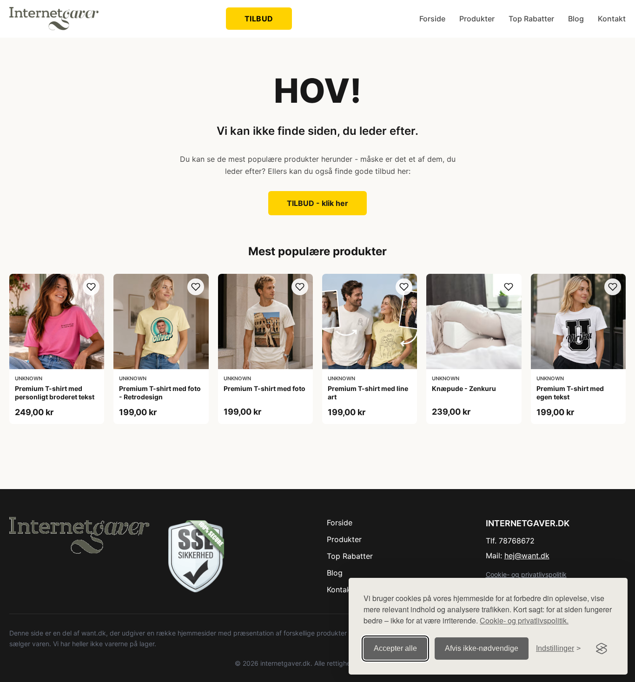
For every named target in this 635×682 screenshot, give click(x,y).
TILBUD (259, 18)
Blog (576, 18)
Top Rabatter (531, 18)
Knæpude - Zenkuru (464, 388)
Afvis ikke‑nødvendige (481, 648)
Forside (432, 18)
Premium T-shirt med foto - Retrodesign (160, 392)
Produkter (477, 18)
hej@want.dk (526, 555)
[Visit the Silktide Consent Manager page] (601, 648)
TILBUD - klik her (317, 203)
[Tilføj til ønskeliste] (91, 286)
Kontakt (612, 18)
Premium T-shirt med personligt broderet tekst (54, 392)
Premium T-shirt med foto (264, 388)
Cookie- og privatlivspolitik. (524, 620)
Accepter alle (395, 648)
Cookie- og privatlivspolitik (526, 574)
